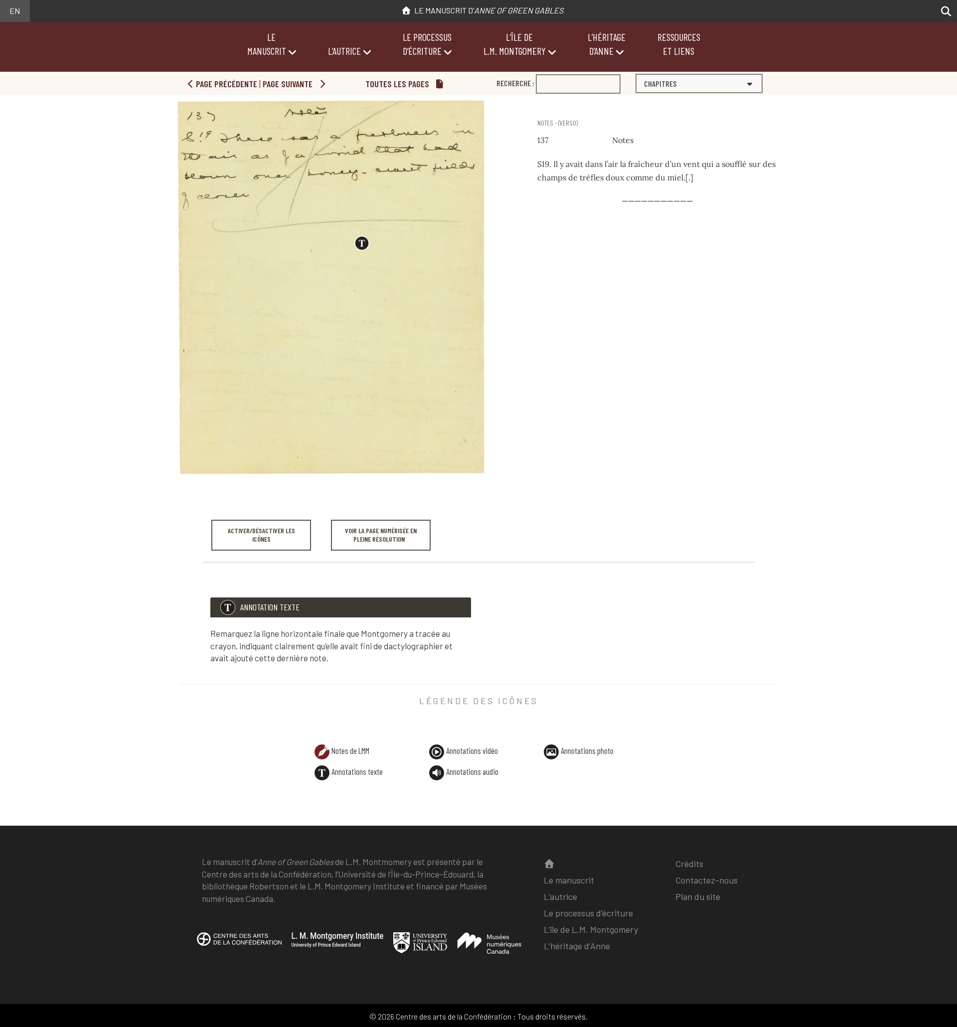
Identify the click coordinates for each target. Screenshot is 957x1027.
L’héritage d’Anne (577, 945)
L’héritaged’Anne (607, 44)
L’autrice (344, 51)
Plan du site (697, 896)
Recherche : (515, 83)
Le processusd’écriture (427, 44)
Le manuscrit (569, 880)
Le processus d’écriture (588, 912)
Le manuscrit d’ (487, 10)
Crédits (689, 863)
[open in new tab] (239, 946)
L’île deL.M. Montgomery (514, 44)
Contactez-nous (706, 880)
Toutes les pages (398, 83)
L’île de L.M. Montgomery (591, 929)
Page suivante (289, 83)
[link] (538, 104)
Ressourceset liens (678, 44)
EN (14, 10)
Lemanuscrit (266, 44)
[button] (943, 11)
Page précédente (225, 83)
